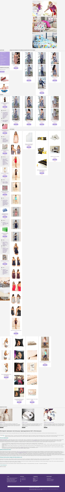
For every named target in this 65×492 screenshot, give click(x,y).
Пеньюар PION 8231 (29, 121)
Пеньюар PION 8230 (42, 121)
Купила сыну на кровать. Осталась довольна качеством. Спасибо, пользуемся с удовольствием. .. (5, 244)
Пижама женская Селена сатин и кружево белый (6, 374)
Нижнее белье (2, 61)
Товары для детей (2, 63)
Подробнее (1, 427)
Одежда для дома (2, 60)
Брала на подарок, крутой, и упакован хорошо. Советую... (5, 182)
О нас (34, 478)
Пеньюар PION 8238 (16, 121)
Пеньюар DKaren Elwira (4, 173)
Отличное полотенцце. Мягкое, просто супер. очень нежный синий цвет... (5, 223)
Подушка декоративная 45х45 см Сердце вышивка (42, 170)
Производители (49, 478)
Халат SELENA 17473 (55, 121)
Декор (1, 64)
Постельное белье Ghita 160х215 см (5, 150)
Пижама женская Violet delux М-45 (16, 330)
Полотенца (1, 58)
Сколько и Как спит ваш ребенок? (49, 422)
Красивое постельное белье (4, 439)
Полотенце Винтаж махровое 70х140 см (5, 214)
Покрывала (1, 55)
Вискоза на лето (2, 422)
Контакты (34, 479)
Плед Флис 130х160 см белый (55, 156)
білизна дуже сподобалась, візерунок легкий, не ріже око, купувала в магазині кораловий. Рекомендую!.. (5, 140)
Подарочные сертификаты (50, 479)
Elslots (22, 447)
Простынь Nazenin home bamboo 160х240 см (5, 192)
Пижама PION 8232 (54, 77)
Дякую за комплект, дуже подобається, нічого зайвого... (5, 121)
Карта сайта (34, 481)
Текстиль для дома (3, 52)
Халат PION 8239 (29, 77)
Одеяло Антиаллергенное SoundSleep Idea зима (29, 144)
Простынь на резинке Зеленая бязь (5, 234)
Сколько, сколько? (25, 422)
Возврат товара (35, 480)
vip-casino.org (35, 440)
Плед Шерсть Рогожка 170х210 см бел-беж (32, 399)
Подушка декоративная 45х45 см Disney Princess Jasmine (19, 399)
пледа (20, 452)
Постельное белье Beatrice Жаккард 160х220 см (5, 130)
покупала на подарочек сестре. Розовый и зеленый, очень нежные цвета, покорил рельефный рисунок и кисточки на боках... (5, 271)
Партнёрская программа (50, 480)
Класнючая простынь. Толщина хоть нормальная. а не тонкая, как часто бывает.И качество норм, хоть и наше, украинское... (5, 250)
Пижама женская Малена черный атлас (5, 103)
